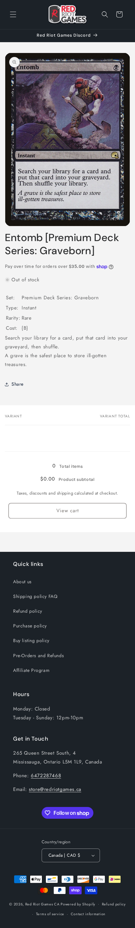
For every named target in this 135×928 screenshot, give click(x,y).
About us (22, 581)
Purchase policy (30, 625)
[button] (13, 14)
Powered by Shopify (78, 903)
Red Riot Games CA (42, 903)
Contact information (88, 914)
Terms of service (50, 914)
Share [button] (17, 384)
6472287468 (46, 775)
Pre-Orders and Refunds (38, 655)
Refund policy (27, 611)
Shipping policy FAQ (35, 596)
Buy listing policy (31, 640)
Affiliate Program (31, 670)
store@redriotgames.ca (55, 789)
